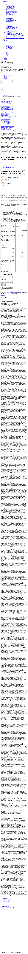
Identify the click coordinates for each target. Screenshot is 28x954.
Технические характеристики (9, 167)
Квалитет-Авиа (9, 43)
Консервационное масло (11, 31)
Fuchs (7, 55)
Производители (6, 40)
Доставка (5, 58)
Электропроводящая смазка (12, 27)
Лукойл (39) (15, 150)
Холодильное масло (10, 14)
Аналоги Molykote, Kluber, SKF (13, 34)
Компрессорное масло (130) (7, 112)
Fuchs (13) (4, 152)
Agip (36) (10, 152)
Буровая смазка (9, 18)
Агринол (8, 42)
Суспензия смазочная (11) (6, 124)
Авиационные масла (10, 2)
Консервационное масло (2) (7, 113)
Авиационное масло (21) (6, 101)
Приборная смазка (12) (6, 119)
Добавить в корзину (24, 173)
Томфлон (8, 49)
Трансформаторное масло (11, 12)
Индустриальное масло (11, 7)
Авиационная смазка (10, 15)
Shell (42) (10, 151)
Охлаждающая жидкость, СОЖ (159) (9, 116)
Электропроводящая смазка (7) (7, 130)
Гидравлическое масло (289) (7, 108)
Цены (4, 165)
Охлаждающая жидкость (11, 29)
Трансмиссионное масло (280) (7, 126)
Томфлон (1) (17, 151)
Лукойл (7, 45)
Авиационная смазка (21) (6, 102)
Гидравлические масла (11, 6)
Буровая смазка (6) (5, 104)
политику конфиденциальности (14, 292)
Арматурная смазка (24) (6, 103)
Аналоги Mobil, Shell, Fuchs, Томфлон (14, 33)
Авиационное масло (6, 133)
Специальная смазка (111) (6, 122)
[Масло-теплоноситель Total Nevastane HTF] (11, 162)
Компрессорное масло (10, 8)
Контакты (5, 59)
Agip (7, 56)
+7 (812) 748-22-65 (5, 66)
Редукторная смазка (10, 25)
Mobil (7, 51)
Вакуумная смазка (10, 19)
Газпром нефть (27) (6, 150)
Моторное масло (9, 9)
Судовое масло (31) (5, 123)
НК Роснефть (9, 47)
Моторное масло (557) (5, 115)
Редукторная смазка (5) (6, 121)
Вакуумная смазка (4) (5, 107)
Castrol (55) (16, 152)
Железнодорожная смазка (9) (7, 109)
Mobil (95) (4, 151)
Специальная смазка (10, 26)
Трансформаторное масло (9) (7, 127)
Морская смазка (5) (5, 114)
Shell (7, 52)
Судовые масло (9, 4)
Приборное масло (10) (5, 120)
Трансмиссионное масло (11, 11)
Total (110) (23, 151)
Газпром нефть (9, 41)
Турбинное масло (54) (5, 128)
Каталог (5, 1)
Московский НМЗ (10, 46)
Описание (5, 166)
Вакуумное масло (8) (5, 106)
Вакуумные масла (10, 5)
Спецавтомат (9, 48)
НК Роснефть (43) (23, 150)
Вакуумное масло (23, 134)
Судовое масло (14, 143)
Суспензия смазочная (10, 28)
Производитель (4, 148)
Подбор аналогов (7, 32)
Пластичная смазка (10, 22)
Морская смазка (9, 21)
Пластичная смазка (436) (6, 117)
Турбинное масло (9, 13)
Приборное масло (9, 142)
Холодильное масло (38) (6, 129)
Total (7, 54)
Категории (3, 131)
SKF (7, 53)
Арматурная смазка (10, 16)
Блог (4, 39)
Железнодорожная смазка (11, 20)
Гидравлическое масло (17, 135)
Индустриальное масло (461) (7, 110)
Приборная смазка (10, 23)
